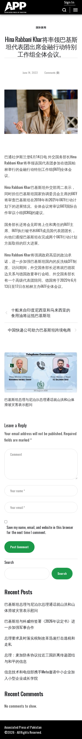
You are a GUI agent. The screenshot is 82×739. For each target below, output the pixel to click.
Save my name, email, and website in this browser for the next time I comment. (40, 530)
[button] (64, 10)
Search (9, 562)
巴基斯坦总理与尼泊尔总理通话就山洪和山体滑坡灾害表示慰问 (39, 402)
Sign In (69, 2)
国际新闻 (41, 27)
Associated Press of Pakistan (23, 727)
